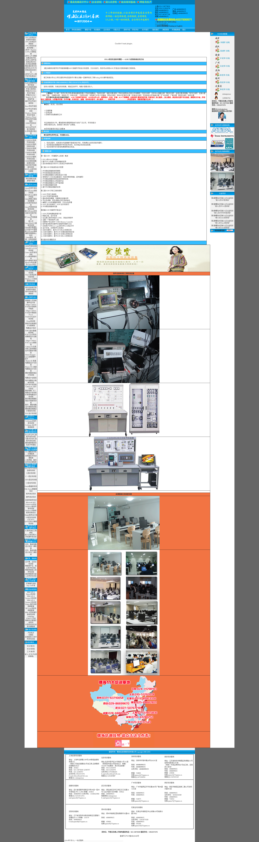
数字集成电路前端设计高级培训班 (31, 401)
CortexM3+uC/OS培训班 (31, 249)
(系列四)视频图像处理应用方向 (31, 65)
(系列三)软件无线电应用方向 (30, 61)
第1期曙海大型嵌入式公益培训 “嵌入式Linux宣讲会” (222, 227)
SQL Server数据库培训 (31, 490)
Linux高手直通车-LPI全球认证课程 (31, 228)
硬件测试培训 (31, 497)
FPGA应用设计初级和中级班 (30, 39)
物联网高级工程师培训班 (31, 571)
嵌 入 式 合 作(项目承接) (31, 655)
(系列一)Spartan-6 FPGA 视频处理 (31, 52)
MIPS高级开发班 (31, 261)
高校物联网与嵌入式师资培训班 (31, 575)
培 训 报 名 (31, 646)
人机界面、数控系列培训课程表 (31, 461)
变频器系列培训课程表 (31, 457)
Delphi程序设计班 (31, 515)
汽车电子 (31, 633)
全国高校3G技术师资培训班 (31, 638)
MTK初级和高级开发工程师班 (31, 88)
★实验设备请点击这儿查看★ (54, 129)
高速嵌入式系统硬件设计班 (31, 302)
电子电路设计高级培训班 (31, 382)
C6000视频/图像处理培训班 (30, 162)
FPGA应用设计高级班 (30, 43)
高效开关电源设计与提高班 (31, 325)
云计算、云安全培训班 (31, 563)
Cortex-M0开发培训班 (31, 253)
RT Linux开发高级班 (31, 218)
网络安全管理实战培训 (31, 621)
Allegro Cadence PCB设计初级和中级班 (30, 307)
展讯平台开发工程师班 (31, 102)
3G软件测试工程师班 (31, 532)
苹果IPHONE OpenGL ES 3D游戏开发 (31, 97)
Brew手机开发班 (31, 106)
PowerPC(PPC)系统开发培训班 (31, 436)
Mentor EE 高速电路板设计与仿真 (31, 363)
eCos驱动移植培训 (31, 258)
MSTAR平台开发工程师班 (31, 128)
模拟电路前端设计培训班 (31, 374)
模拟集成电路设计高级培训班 (31, 410)
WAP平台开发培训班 (31, 110)
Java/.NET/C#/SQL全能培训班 (31, 469)
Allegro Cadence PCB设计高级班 (30, 312)
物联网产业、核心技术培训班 (31, 567)
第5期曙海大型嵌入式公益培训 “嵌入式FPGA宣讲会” (222, 205)
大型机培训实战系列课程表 (31, 626)
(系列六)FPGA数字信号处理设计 (31, 75)
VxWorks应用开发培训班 (30, 422)
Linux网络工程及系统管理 (31, 200)
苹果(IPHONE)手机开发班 (31, 92)
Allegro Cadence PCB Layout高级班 (30, 343)
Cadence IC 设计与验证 (30, 388)
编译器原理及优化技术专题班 (31, 444)
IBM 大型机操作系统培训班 (31, 613)
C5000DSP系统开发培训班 (30, 149)
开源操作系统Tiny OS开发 (31, 585)
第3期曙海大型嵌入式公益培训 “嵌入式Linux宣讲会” (222, 217)
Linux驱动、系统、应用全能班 (31, 238)
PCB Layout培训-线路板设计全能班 (31, 337)
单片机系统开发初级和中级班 (31, 289)
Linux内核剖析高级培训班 (31, 208)
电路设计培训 (31, 328)
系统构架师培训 (31, 500)
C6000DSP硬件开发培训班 (30, 158)
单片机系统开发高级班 (31, 293)
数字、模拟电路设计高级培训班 (31, 406)
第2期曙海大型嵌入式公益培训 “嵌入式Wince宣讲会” (222, 222)
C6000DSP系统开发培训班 (30, 154)
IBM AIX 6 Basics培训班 (30, 593)
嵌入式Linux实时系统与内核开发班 (31, 213)
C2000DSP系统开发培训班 (30, 141)
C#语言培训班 (31, 483)
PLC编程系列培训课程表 (30, 453)
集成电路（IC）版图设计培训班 (31, 392)
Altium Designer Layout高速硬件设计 (30, 357)
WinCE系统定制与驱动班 (30, 276)
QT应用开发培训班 (31, 204)
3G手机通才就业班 (31, 132)
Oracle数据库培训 (31, 486)
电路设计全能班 (31, 378)
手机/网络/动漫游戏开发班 (31, 180)
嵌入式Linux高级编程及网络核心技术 (31, 233)
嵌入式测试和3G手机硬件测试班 (31, 536)
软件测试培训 (31, 494)
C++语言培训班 (30, 476)
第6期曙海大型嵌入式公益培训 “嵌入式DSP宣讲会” (222, 199)
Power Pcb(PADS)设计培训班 (30, 317)
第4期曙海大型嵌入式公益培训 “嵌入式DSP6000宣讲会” (222, 212)
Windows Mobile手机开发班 (30, 114)
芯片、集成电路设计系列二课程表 (31, 552)
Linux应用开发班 (31, 188)
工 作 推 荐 (31, 652)
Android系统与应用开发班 (31, 84)
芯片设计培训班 (31, 385)
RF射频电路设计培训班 (31, 396)
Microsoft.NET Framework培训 (30, 504)
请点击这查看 (119, 766)
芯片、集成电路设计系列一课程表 (31, 546)
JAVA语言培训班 (31, 480)
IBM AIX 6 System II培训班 (30, 597)
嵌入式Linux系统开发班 (31, 192)
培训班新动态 (220, 231)
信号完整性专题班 (31, 352)
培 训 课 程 (31, 649)
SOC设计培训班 (31, 413)
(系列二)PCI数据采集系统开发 (31, 57)
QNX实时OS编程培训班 (31, 523)
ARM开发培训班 (31, 246)
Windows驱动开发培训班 (30, 508)
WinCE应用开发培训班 (30, 272)
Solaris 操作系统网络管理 (31, 605)
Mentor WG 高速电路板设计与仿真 (31, 369)
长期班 (30, 635)
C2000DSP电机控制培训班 (30, 145)
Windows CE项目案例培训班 (31, 280)
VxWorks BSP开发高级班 (30, 426)
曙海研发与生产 (162, 22)
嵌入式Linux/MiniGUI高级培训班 (31, 223)
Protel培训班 (31, 321)
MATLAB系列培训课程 (31, 170)
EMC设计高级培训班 (30, 332)
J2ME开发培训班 (31, 124)
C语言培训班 (30, 473)
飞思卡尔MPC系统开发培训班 (31, 440)
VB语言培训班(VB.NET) (31, 518)
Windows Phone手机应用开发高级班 (31, 119)
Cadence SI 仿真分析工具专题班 (31, 348)
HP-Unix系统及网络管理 (30, 609)
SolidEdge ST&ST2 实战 (31, 617)
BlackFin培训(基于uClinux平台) (30, 264)
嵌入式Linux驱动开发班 (31, 196)
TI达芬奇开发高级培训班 (30, 166)
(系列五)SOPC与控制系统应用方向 (31, 70)
